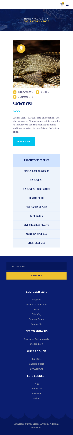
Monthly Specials (36, 234)
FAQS (37, 309)
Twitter (37, 398)
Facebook (37, 393)
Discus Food (36, 198)
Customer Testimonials (36, 339)
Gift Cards (36, 216)
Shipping (36, 299)
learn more (24, 141)
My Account (36, 368)
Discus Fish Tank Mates (36, 189)
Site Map (36, 314)
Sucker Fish (23, 104)
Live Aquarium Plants (36, 225)
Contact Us (36, 324)
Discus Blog (36, 343)
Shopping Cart (36, 363)
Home (27, 18)
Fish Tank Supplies (36, 207)
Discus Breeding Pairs (36, 171)
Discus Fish (36, 180)
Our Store (36, 359)
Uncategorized (36, 243)
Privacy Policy (36, 319)
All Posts (40, 18)
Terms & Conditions (36, 304)
